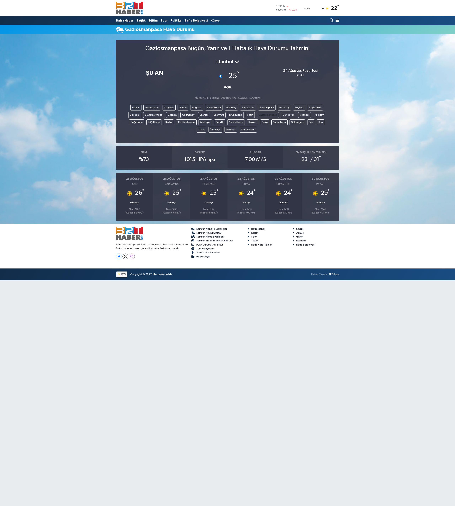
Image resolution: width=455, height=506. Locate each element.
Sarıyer (252, 122)
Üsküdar (230, 129)
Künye (215, 20)
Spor (164, 20)
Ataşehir (169, 107)
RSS (123, 274)
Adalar (136, 107)
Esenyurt (219, 115)
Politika (176, 20)
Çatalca (172, 115)
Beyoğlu (135, 115)
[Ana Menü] (336, 20)
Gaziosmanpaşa (267, 115)
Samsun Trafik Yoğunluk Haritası (214, 240)
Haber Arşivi (203, 256)
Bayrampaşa (267, 107)
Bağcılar (196, 107)
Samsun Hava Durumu (208, 232)
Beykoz (299, 107)
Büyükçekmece (153, 115)
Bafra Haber (124, 20)
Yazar (254, 240)
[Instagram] (132, 256)
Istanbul (304, 115)
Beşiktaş (284, 107)
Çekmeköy (188, 115)
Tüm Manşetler (205, 248)
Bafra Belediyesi (196, 20)
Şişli (320, 122)
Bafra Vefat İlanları (261, 244)
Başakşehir (248, 107)
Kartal (168, 122)
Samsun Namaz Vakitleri (210, 236)
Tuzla (201, 129)
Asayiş (300, 232)
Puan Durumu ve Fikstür (209, 244)
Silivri (265, 122)
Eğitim (153, 20)
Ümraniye (215, 129)
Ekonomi (301, 240)
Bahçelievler (214, 107)
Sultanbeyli (279, 122)
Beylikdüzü (315, 107)
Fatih (250, 115)
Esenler (204, 115)
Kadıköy (319, 115)
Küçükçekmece (186, 122)
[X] (125, 256)
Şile (311, 122)
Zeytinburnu (248, 129)
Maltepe (205, 122)
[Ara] (332, 20)
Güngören (289, 115)
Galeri (299, 236)
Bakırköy (231, 107)
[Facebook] (119, 256)
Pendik (220, 122)
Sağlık (140, 20)
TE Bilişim (334, 274)
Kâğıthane (154, 122)
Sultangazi (297, 122)
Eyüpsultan (235, 115)
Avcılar (183, 107)
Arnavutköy (152, 107)
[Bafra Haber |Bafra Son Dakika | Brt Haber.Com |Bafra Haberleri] (129, 8)
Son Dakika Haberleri (208, 252)
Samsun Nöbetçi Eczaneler (211, 229)
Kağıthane (137, 122)
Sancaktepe (236, 122)
